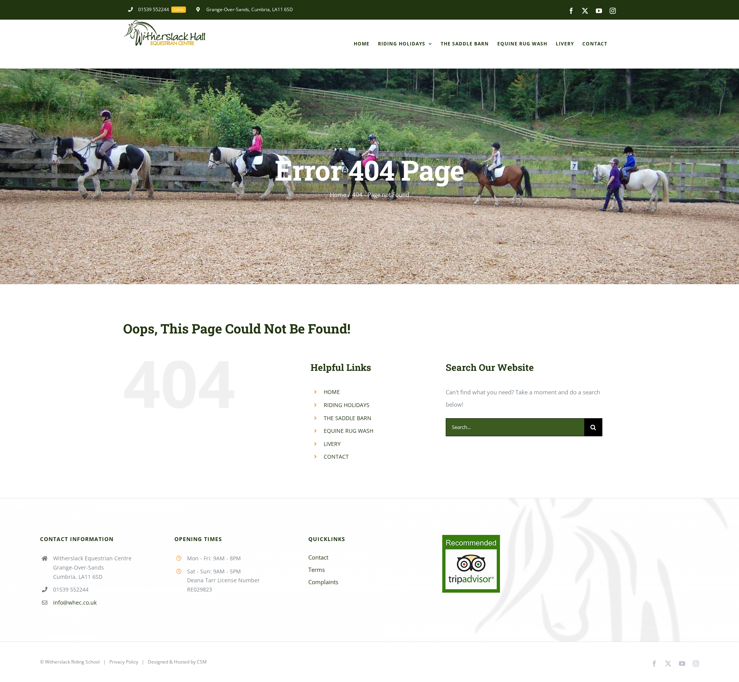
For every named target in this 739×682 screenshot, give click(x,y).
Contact (318, 557)
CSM (202, 662)
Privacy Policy (123, 662)
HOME (332, 391)
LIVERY (332, 443)
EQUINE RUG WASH (348, 430)
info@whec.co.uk (75, 602)
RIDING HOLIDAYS (347, 405)
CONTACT (336, 456)
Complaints (323, 582)
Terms (316, 569)
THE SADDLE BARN (347, 418)
